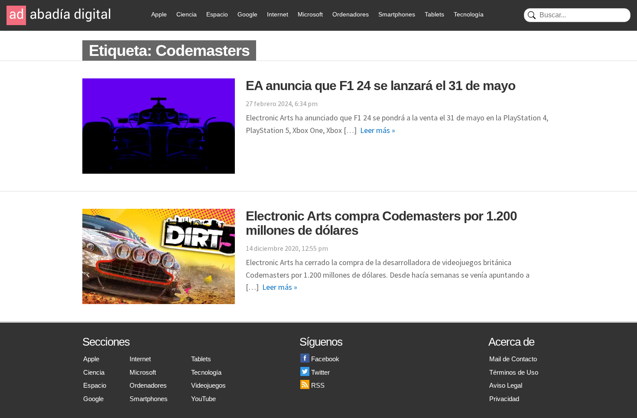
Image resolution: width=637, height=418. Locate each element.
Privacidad (504, 398)
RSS (318, 385)
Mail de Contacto (513, 359)
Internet (277, 14)
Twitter (320, 372)
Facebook (325, 359)
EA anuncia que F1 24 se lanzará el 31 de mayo (380, 85)
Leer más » (377, 130)
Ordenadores (350, 14)
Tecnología (469, 14)
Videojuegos (208, 385)
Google (247, 14)
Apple (159, 14)
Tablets (434, 14)
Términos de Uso (513, 372)
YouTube (203, 398)
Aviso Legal (505, 385)
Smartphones (396, 14)
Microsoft (310, 14)
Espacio (217, 14)
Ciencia (186, 14)
